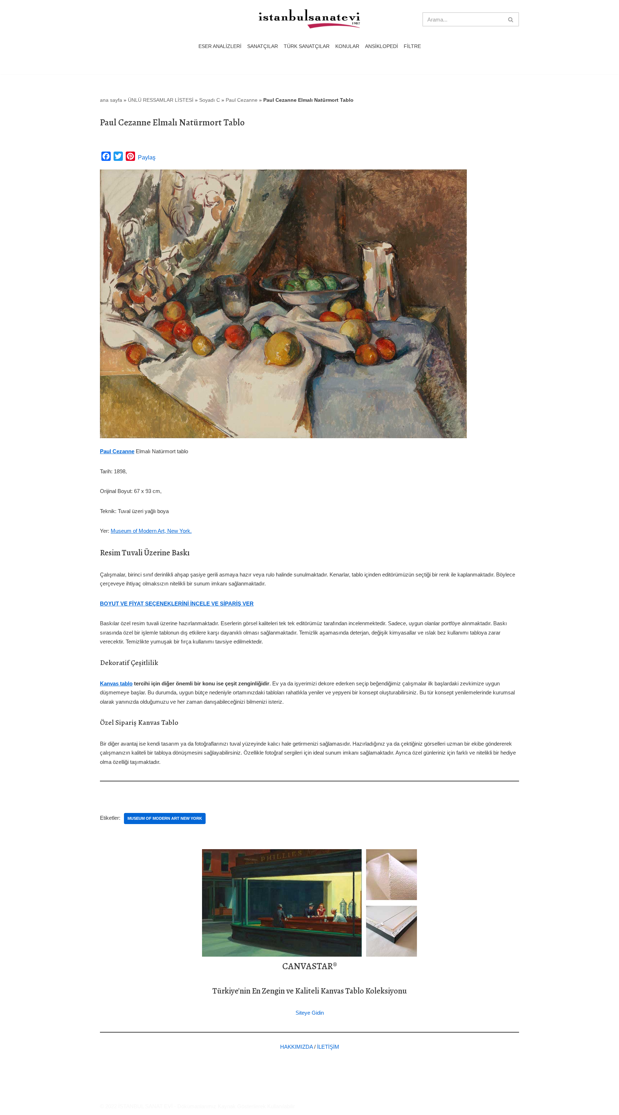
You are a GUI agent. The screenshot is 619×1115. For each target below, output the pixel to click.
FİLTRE (412, 46)
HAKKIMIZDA (296, 1047)
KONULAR (347, 46)
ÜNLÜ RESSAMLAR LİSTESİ (160, 100)
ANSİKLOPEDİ (381, 46)
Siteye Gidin (310, 1013)
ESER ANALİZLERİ (219, 46)
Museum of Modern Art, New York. (151, 531)
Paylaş (146, 157)
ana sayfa (111, 100)
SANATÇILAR (262, 46)
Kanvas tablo (116, 683)
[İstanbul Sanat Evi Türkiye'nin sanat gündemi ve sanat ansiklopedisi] (309, 19)
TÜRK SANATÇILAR (307, 46)
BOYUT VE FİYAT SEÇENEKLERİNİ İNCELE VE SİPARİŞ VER (177, 603)
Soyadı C (209, 100)
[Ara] (511, 19)
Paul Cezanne (242, 100)
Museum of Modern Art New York (165, 818)
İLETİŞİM (328, 1047)
